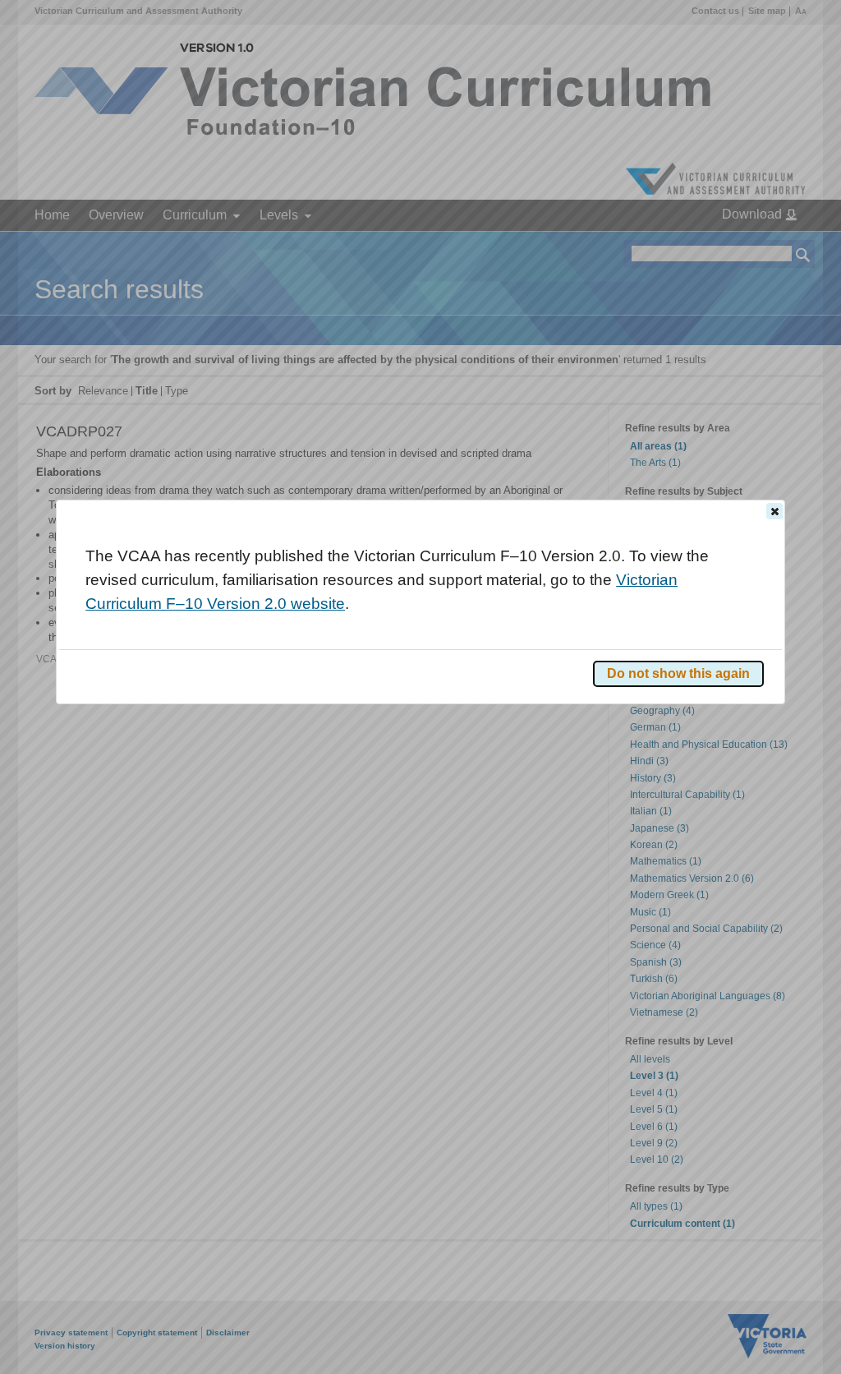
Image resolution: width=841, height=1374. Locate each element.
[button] (774, 511)
